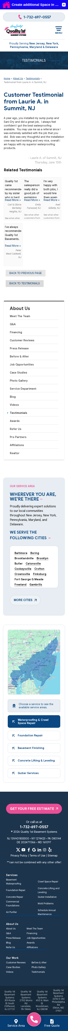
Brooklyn (42, 558)
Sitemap (53, 855)
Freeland (20, 584)
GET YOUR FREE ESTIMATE (32, 809)
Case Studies (18, 372)
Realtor (14, 453)
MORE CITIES (23, 600)
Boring (34, 553)
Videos (14, 405)
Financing (16, 332)
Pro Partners (18, 437)
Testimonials (18, 413)
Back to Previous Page (25, 273)
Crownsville (22, 574)
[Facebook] (28, 850)
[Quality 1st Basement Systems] (15, 30)
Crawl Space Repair (48, 881)
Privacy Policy (19, 855)
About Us (20, 308)
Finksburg (39, 574)
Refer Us (15, 429)
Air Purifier (11, 912)
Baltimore (21, 553)
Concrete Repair (14, 896)
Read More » (13, 200)
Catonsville (33, 563)
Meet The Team (20, 316)
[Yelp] (50, 850)
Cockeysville (23, 569)
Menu (58, 32)
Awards (15, 421)
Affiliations (17, 445)
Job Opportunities (22, 364)
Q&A (13, 324)
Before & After (19, 356)
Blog (13, 396)
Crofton (39, 569)
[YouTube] (23, 850)
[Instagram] (44, 850)
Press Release (19, 348)
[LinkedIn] (39, 850)
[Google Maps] (34, 850)
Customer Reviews (22, 340)
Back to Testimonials (24, 283)
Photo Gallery (19, 380)
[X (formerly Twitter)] (18, 850)
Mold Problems (45, 903)
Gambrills (35, 584)
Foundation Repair (15, 890)
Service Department (23, 388)
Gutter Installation (47, 896)
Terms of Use (37, 855)
